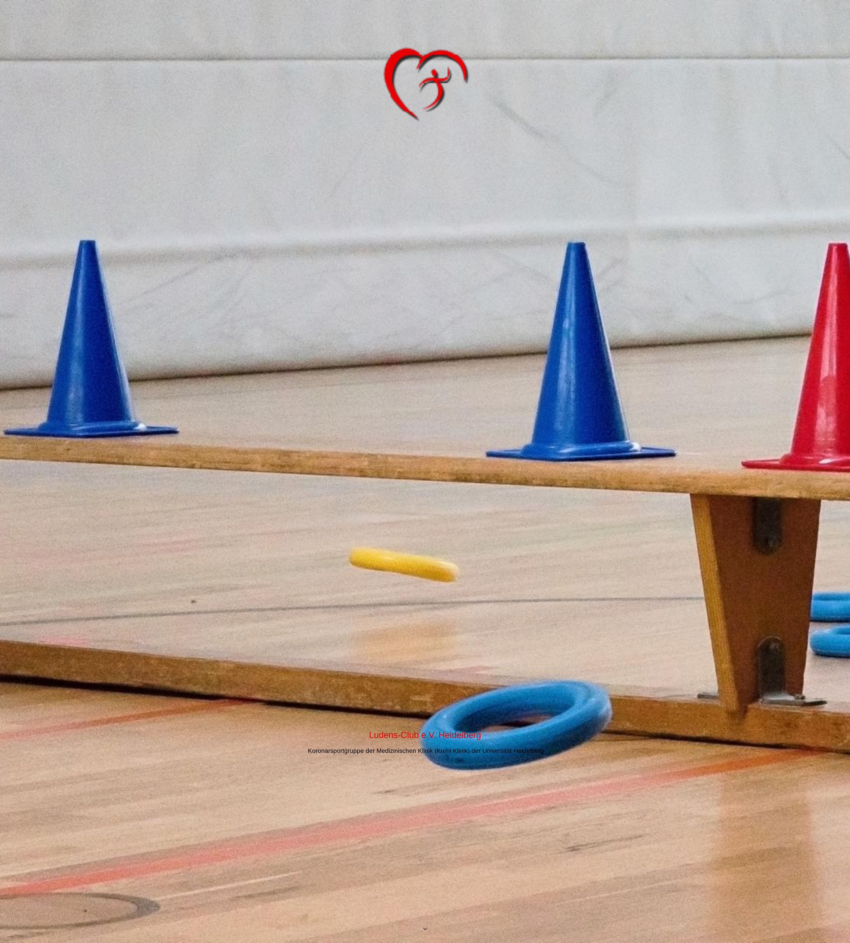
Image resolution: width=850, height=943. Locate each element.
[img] (425, 471)
